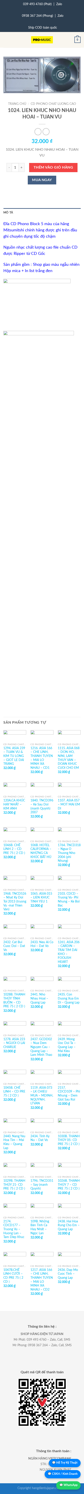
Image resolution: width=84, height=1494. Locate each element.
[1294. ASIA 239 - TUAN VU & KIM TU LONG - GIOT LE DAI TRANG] (14, 735)
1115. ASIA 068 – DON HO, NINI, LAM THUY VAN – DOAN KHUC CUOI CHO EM (69, 758)
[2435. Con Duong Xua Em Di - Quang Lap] (69, 981)
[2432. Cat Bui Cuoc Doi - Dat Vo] (14, 929)
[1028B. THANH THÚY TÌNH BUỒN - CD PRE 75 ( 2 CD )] (14, 981)
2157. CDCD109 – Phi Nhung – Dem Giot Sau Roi (69, 1093)
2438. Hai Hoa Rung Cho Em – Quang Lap (69, 1225)
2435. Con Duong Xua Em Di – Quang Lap (69, 998)
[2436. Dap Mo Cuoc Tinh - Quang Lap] (69, 1257)
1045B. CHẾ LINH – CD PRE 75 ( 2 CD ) (14, 1091)
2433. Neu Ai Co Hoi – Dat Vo (41, 944)
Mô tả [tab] (8, 212)
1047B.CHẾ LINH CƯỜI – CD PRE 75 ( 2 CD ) (13, 1275)
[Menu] (6, 39)
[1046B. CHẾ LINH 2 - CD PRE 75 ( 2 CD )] (14, 832)
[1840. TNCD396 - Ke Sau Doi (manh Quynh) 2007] (41, 787)
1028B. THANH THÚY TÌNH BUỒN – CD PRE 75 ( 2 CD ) (14, 1000)
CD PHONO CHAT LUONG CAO (53, 104)
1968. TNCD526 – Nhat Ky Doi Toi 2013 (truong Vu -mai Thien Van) (14, 901)
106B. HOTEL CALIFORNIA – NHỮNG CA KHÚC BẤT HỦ (40, 851)
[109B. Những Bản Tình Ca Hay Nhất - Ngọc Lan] (41, 1208)
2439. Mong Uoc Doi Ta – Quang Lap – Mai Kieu (67, 1045)
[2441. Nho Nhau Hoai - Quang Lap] (41, 981)
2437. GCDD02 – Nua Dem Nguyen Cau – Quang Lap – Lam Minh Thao (41, 1047)
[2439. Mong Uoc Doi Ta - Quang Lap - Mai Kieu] (69, 1026)
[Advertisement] (42, 452)
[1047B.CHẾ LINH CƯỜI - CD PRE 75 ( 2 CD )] (14, 1257)
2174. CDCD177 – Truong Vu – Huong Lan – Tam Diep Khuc (13, 1229)
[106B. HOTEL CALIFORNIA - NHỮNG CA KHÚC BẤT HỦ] (41, 832)
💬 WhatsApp (68, 1485)
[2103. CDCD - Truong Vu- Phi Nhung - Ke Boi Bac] (69, 881)
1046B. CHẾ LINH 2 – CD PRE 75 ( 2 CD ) (14, 849)
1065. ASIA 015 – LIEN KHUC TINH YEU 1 (41, 897)
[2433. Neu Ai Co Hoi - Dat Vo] (41, 929)
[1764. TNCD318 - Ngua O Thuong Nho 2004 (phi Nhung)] (69, 832)
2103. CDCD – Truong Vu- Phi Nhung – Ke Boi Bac (69, 899)
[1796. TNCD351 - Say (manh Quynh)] (41, 1168)
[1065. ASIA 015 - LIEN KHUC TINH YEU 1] (41, 881)
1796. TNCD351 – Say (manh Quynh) (41, 1184)
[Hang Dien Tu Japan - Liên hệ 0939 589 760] (42, 39)
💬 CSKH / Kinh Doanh (63, 1474)
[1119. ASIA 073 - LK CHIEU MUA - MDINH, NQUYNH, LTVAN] (41, 1075)
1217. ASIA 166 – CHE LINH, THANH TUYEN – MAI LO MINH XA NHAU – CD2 (41, 1279)
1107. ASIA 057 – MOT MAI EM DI (69, 804)
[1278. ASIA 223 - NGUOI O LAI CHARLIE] (14, 1026)
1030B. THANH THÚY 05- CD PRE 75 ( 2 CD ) (69, 1140)
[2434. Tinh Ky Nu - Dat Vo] (41, 1123)
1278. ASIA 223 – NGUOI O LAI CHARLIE (14, 1043)
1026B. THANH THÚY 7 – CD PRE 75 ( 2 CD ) (69, 1184)
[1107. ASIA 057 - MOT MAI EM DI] (69, 787)
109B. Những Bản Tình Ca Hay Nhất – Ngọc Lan (39, 1227)
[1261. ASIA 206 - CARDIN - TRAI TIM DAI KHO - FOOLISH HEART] (69, 929)
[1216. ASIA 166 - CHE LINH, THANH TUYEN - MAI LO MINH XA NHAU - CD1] (41, 735)
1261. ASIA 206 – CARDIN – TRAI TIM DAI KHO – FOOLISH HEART (69, 952)
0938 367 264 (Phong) (37, 15)
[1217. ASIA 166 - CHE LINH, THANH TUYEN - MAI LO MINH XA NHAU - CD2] (41, 1257)
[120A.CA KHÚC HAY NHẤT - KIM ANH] (14, 787)
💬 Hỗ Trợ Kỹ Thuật (65, 1462)
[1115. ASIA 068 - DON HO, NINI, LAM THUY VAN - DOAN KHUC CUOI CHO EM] (69, 735)
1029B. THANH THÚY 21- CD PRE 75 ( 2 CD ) (14, 1184)
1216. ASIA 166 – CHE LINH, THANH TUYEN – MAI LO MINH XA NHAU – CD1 (41, 758)
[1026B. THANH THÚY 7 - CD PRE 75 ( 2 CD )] (69, 1168)
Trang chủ (17, 104)
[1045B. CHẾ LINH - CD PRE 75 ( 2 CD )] (14, 1075)
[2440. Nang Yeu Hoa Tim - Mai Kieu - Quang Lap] (14, 1123)
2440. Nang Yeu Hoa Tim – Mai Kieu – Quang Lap (14, 1142)
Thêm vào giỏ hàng (53, 167)
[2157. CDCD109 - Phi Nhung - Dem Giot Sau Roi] (69, 1075)
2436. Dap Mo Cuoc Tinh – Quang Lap (68, 1273)
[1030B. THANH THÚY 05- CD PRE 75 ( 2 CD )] (69, 1123)
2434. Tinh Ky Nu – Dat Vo (40, 1138)
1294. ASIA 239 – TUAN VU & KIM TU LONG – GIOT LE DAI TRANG (14, 756)
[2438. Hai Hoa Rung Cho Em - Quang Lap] (69, 1208)
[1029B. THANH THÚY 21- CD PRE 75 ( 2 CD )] (14, 1168)
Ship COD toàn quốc (42, 27)
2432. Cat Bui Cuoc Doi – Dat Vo (14, 946)
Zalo (59, 4)
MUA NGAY (42, 180)
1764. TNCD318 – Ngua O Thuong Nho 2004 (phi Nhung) (69, 853)
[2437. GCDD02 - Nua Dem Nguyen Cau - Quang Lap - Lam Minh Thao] (41, 1026)
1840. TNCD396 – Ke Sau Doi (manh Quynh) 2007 (41, 806)
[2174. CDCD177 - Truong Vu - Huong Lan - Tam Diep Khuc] (14, 1208)
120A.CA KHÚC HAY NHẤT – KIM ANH (14, 804)
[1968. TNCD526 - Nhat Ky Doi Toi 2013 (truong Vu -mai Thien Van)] (14, 881)
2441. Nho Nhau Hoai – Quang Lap (39, 998)
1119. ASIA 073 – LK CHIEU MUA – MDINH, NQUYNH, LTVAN (41, 1095)
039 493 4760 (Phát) (37, 4)
